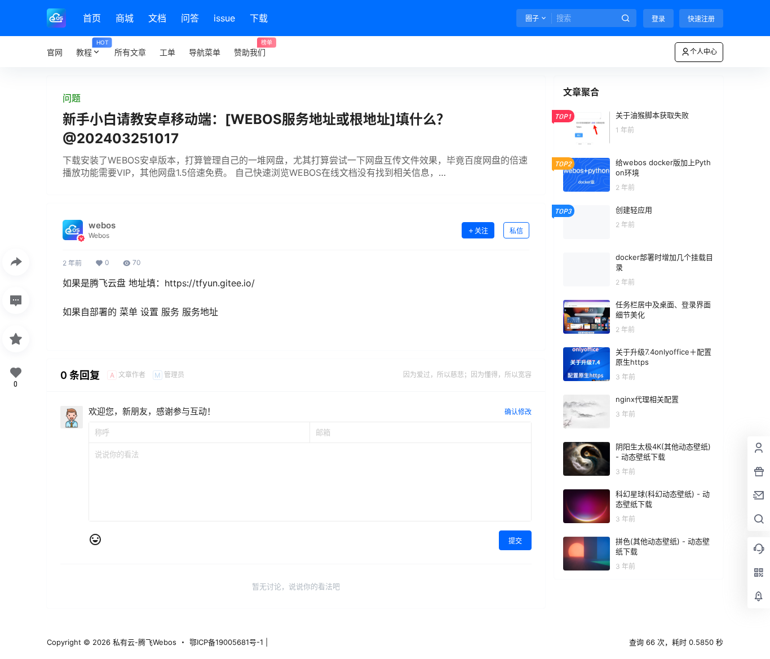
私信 (516, 231)
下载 (259, 18)
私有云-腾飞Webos (143, 642)
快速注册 (701, 19)
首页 (92, 18)
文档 (157, 18)
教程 (92, 48)
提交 (515, 541)
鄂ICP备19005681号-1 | (228, 642)
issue (224, 18)
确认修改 (518, 412)
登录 (658, 19)
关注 (481, 231)
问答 (190, 18)
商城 (125, 18)
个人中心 (703, 51)
